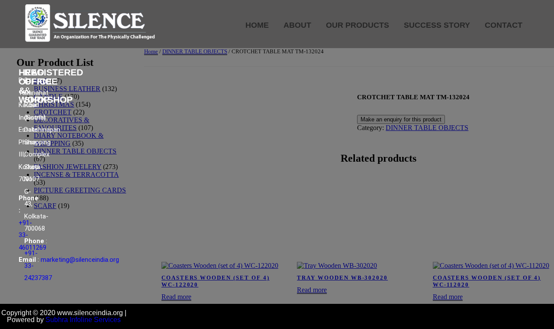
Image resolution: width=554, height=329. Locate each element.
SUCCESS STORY (437, 25)
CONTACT (503, 25)
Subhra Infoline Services (83, 319)
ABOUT (297, 25)
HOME (257, 25)
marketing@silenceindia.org (80, 260)
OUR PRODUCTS (357, 25)
